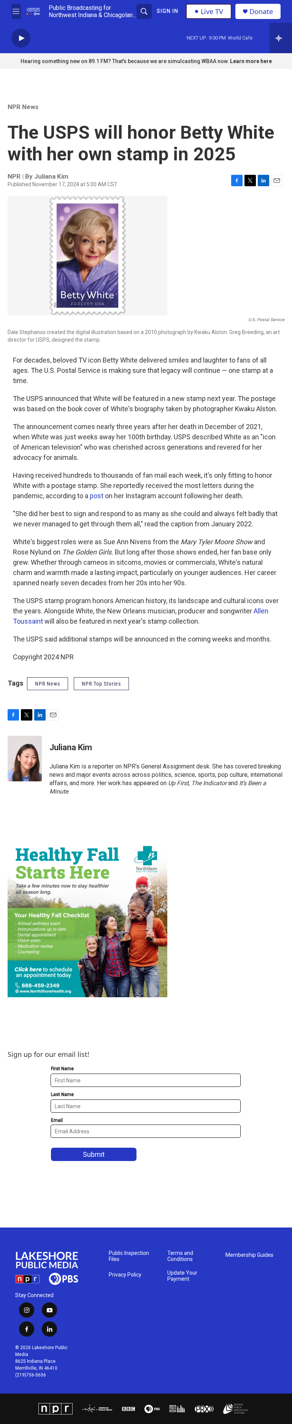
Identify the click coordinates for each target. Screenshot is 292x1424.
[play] (21, 38)
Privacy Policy (125, 1275)
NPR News (23, 107)
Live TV (212, 11)
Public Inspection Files (129, 1256)
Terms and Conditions (180, 1256)
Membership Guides (249, 1255)
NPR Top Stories (101, 684)
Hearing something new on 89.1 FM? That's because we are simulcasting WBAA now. (125, 61)
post (96, 496)
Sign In (167, 11)
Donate (261, 12)
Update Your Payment (182, 1276)
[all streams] (281, 38)
